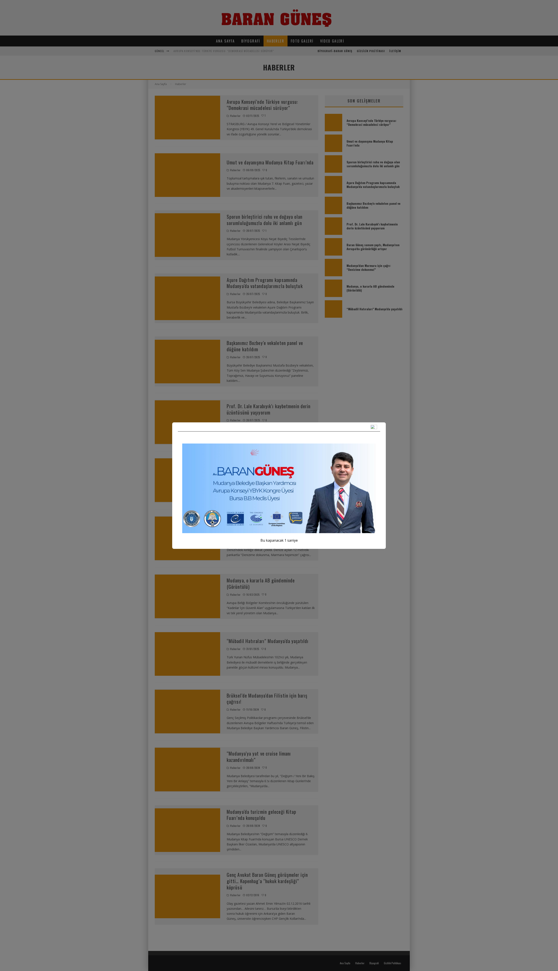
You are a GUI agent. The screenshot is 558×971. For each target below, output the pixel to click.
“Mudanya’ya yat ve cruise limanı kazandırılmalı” (259, 756)
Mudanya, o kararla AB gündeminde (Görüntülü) (261, 583)
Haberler (275, 41)
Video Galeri (332, 41)
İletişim (395, 51)
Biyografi (250, 41)
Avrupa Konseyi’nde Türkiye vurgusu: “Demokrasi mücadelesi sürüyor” (224, 51)
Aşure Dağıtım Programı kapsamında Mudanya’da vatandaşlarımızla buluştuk (265, 283)
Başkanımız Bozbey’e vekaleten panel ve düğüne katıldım (265, 346)
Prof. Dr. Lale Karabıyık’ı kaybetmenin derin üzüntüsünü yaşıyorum (268, 409)
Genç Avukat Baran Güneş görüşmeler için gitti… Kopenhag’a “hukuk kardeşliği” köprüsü (267, 881)
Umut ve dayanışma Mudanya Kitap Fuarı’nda (270, 162)
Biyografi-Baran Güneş (335, 51)
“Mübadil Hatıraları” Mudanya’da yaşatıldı (267, 640)
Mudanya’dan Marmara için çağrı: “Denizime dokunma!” (269, 525)
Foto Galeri (302, 41)
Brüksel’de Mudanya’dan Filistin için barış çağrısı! (267, 698)
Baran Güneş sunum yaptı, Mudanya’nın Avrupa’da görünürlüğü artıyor (264, 467)
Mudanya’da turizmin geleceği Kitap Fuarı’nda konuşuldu (261, 814)
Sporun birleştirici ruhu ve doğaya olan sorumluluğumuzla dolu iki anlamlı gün (264, 219)
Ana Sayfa (225, 41)
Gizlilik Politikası (371, 51)
